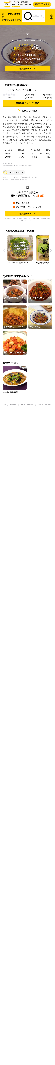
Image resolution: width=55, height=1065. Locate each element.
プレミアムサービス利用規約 (37, 218)
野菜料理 (13, 405)
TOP (4, 405)
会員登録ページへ (27, 68)
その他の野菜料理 (27, 405)
